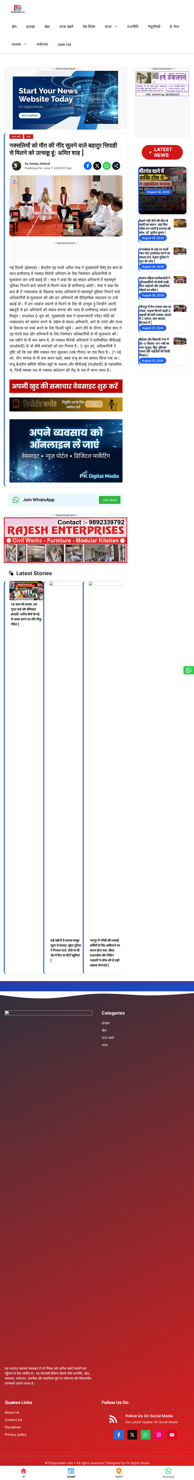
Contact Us (13, 1420)
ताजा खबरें (66, 26)
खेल (47, 26)
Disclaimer (13, 1427)
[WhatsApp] (168, 1473)
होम (14, 26)
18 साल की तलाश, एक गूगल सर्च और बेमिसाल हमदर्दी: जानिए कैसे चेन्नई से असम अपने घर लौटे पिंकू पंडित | (26, 614)
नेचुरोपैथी (154, 26)
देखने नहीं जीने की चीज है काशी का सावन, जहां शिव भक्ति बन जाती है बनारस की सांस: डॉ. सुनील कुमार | (155, 227)
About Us (12, 1412)
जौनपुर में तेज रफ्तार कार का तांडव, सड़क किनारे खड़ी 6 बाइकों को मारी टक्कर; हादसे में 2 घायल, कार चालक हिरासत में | (155, 315)
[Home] (23, 1473)
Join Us (64, 44)
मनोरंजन (42, 44)
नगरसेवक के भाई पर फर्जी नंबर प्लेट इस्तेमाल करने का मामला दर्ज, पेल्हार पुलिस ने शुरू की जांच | (154, 255)
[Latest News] (71, 1473)
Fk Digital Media (137, 1463)
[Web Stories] (119, 1473)
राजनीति (132, 26)
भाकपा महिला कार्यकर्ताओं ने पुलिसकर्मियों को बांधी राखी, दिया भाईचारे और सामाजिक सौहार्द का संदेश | (154, 284)
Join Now (109, 500)
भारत (108, 26)
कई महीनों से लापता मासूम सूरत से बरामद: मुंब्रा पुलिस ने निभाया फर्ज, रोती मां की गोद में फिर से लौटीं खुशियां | (65, 950)
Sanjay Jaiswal (39, 163)
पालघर (16, 44)
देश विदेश (89, 26)
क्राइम (30, 26)
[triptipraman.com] (17, 9)
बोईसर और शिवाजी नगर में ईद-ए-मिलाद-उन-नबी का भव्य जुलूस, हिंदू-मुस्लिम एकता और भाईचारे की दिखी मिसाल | (154, 347)
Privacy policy (15, 1434)
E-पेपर (174, 26)
